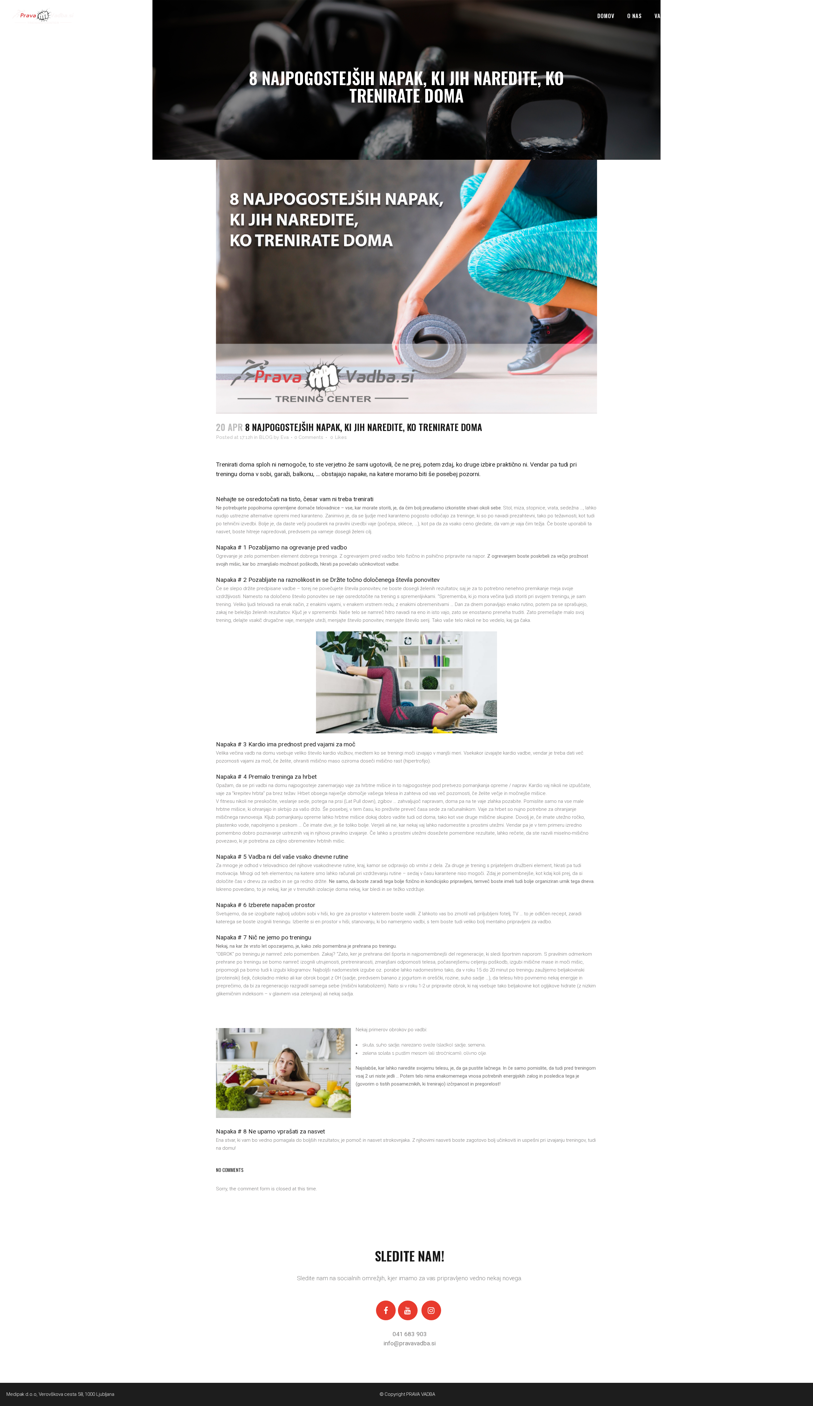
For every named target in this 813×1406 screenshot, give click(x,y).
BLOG (265, 437)
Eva (284, 437)
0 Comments (308, 437)
